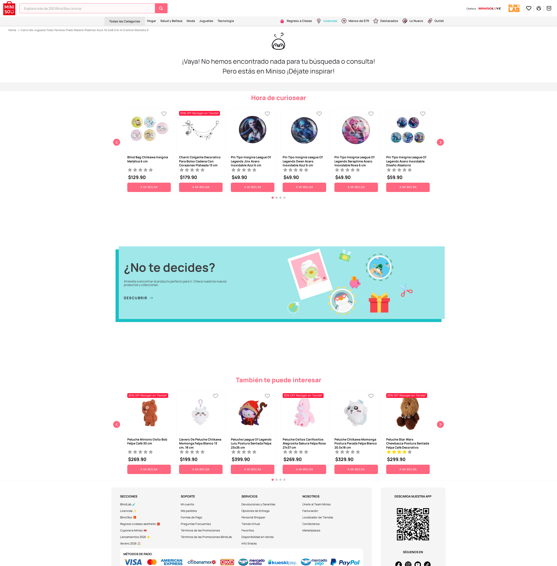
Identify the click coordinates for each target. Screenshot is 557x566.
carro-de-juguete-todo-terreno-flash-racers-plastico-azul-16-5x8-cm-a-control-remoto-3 (85, 30)
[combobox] (94, 8)
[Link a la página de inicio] (12, 30)
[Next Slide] (440, 142)
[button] (273, 198)
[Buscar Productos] (161, 8)
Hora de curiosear (278, 97)
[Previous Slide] (116, 142)
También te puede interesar (278, 380)
